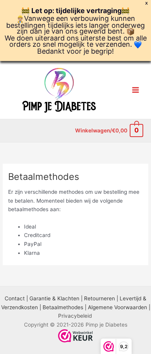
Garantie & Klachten (54, 298)
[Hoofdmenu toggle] (135, 90)
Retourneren (99, 298)
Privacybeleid (75, 316)
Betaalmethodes (63, 307)
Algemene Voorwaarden (117, 307)
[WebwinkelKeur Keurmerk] (75, 335)
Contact (15, 298)
